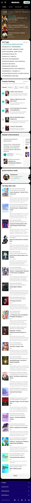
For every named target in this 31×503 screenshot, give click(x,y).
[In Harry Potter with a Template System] (15, 34)
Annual (21, 87)
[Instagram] (14, 500)
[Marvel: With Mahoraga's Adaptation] (15, 120)
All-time (27, 87)
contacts (4, 487)
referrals (5, 495)
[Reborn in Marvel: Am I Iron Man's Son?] (15, 102)
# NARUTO (17, 12)
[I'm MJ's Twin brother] (15, 128)
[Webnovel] (15, 2)
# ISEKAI (10, 12)
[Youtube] (29, 500)
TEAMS (3, 482)
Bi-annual (16, 87)
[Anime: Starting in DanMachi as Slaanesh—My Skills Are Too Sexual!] (15, 27)
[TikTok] (18, 500)
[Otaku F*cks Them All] (15, 93)
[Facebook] (22, 500)
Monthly (4, 87)
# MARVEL (25, 12)
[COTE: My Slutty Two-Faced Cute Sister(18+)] (15, 111)
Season (10, 87)
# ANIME (4, 12)
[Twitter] (25, 500)
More (25, 42)
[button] (4, 7)
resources (5, 491)
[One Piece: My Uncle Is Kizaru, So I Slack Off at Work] (15, 19)
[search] (5, 2)
